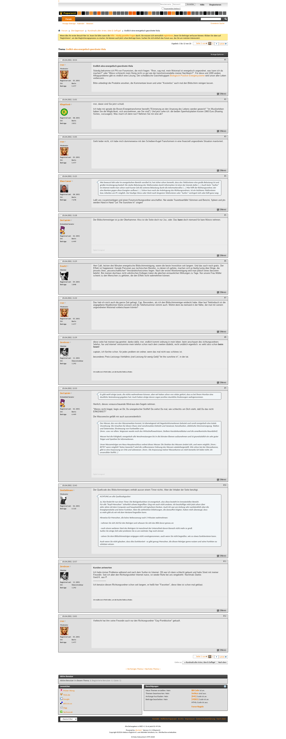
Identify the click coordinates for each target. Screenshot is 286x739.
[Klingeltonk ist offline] (64, 112)
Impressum (190, 719)
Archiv (181, 719)
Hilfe (202, 5)
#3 (225, 137)
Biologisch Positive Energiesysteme (187, 75)
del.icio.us (67, 704)
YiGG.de (66, 695)
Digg (65, 708)
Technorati (67, 712)
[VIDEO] (194, 699)
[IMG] (193, 696)
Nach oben (222, 662)
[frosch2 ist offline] (64, 276)
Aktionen (89, 24)
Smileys (194, 693)
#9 (225, 388)
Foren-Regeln (197, 707)
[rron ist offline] (64, 75)
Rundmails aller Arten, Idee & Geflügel (104, 31)
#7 (225, 298)
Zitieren (223, 94)
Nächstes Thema (152, 669)
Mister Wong (68, 691)
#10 (224, 485)
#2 (225, 99)
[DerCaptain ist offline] (62, 230)
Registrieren (215, 5)
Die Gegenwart (77, 31)
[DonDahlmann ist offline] (63, 500)
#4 (225, 176)
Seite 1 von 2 (201, 43)
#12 (224, 616)
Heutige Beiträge (69, 24)
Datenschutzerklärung (205, 719)
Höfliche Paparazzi (169, 719)
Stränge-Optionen (217, 54)
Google (66, 699)
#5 (225, 215)
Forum (69, 19)
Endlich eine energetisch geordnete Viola (86, 49)
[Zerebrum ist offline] (64, 352)
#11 (224, 561)
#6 (225, 261)
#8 (225, 337)
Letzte (221, 44)
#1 (225, 60)
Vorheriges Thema (135, 669)
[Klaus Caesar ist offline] (64, 189)
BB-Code (195, 690)
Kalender (80, 24)
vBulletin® (139, 730)
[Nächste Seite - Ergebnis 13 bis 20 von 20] (216, 43)
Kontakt (155, 719)
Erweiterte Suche (217, 23)
